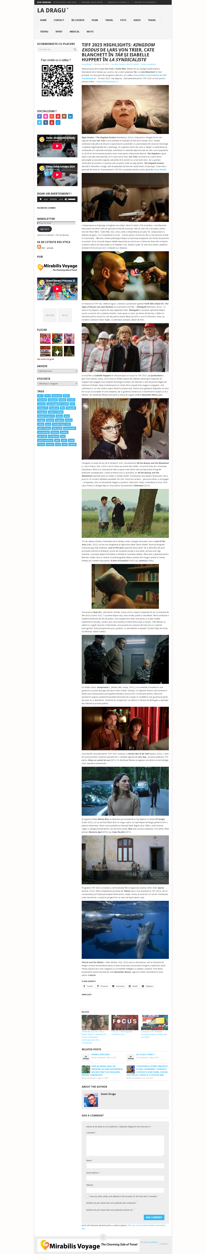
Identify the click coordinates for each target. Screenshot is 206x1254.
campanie (53, 400)
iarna (67, 416)
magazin (59, 420)
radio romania (44, 428)
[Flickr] (45, 116)
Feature (122, 64)
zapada (72, 444)
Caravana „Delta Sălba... (92, 2)
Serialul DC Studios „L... (118, 2)
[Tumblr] (45, 122)
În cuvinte (77, 20)
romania (64, 432)
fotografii (42, 412)
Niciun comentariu (149, 64)
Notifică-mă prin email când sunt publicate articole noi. (109, 1210)
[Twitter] (39, 122)
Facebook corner (46, 208)
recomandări (43, 432)
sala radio (42, 436)
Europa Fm (42, 408)
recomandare (69, 428)
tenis (57, 440)
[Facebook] (39, 116)
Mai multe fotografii (45, 359)
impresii (50, 420)
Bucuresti (42, 400)
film (62, 408)
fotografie (71, 408)
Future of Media (56, 412)
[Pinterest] (58, 116)
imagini (41, 420)
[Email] (58, 122)
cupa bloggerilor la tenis (57, 404)
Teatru (44, 31)
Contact (59, 20)
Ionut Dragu (87, 64)
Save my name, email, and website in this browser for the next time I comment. (123, 1196)
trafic (64, 440)
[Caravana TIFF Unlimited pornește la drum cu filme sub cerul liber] (154, 1022)
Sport (59, 31)
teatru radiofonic (45, 440)
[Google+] (51, 116)
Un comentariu (142, 1058)
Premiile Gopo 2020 (61, 424)
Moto (90, 31)
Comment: (91, 1132)
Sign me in (44, 229)
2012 (47, 396)
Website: (89, 1185)
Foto (123, 20)
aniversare (56, 396)
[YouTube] (51, 122)
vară (58, 444)
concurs (41, 404)
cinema (62, 400)
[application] (57, 199)
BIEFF (66, 396)
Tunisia (41, 444)
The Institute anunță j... (145, 2)
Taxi (63, 436)
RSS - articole (47, 248)
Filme (95, 20)
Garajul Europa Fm (46, 416)
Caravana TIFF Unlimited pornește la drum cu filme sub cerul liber (154, 1034)
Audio (137, 20)
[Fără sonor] (66, 199)
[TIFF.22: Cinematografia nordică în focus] (124, 1022)
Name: (89, 1160)
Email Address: (93, 1172)
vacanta (50, 444)
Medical (74, 31)
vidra (65, 444)
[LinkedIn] (70, 116)
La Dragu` (53, 10)
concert (71, 400)
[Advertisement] (48, 499)
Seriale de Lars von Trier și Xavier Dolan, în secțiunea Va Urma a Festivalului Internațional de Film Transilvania (94, 1037)
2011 (40, 396)
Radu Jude (57, 428)
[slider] (72, 198)
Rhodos (54, 432)
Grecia (59, 416)
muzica (69, 420)
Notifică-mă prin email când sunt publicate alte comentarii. (111, 1203)
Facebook (54, 408)
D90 (72, 404)
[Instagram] (64, 116)
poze (48, 424)
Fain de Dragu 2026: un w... (65, 2)
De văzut (115, 64)
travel (71, 440)
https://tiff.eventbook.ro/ (107, 82)
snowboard (53, 436)
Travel (109, 20)
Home (43, 20)
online (40, 424)
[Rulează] (40, 199)
